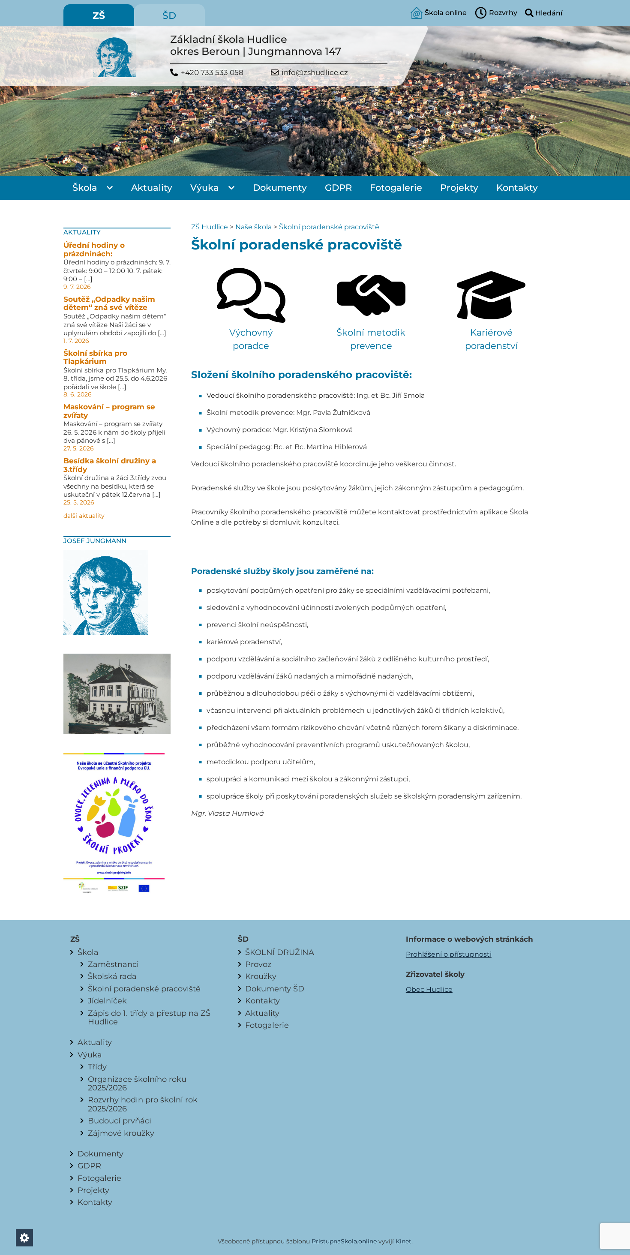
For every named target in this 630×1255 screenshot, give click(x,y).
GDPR (338, 187)
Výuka (204, 187)
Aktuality (151, 187)
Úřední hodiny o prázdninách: (94, 249)
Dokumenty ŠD (274, 988)
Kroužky (260, 976)
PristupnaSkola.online (344, 1241)
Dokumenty (280, 187)
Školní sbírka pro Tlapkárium (95, 357)
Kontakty (517, 187)
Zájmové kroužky (121, 1133)
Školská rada (112, 976)
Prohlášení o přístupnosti (449, 954)
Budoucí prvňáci (119, 1120)
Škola (84, 187)
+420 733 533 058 (212, 73)
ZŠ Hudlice (209, 227)
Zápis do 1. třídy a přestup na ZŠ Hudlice (149, 1017)
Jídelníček (107, 1000)
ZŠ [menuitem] (99, 15)
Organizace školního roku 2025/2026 (137, 1083)
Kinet (403, 1241)
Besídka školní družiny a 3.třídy (109, 465)
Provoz (258, 964)
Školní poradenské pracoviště (329, 227)
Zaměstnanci (113, 964)
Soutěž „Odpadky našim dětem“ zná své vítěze (109, 303)
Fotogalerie (396, 187)
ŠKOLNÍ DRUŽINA (279, 952)
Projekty (459, 187)
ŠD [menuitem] (169, 15)
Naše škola (253, 227)
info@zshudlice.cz (315, 73)
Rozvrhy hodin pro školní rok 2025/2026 (143, 1104)
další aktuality (84, 515)
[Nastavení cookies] (24, 1237)
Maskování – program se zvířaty (109, 411)
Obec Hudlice (429, 989)
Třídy (97, 1066)
